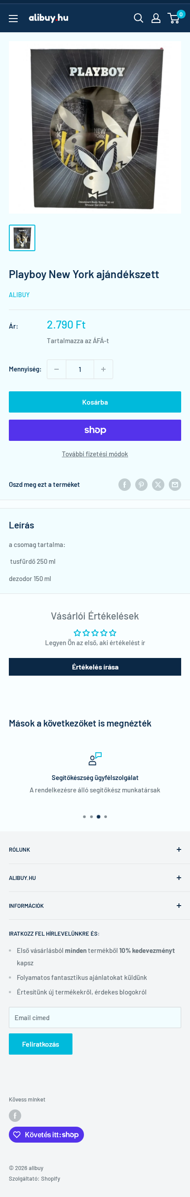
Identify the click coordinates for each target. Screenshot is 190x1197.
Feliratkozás (40, 1044)
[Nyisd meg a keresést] (139, 18)
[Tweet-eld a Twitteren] (158, 484)
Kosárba (95, 402)
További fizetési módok (95, 454)
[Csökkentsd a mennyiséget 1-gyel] (56, 369)
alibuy (19, 294)
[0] (173, 18)
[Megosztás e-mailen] (175, 484)
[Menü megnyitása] (13, 18)
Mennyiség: (25, 369)
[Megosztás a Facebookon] (124, 484)
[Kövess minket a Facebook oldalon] (15, 1115)
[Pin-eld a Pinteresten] (141, 484)
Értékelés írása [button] (95, 666)
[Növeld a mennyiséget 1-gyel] (103, 369)
